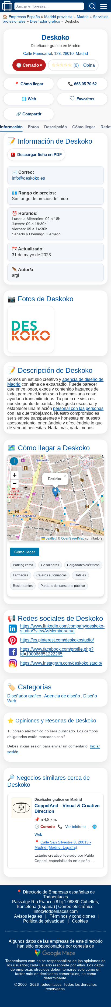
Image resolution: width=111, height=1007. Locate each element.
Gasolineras (50, 565)
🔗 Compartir (28, 114)
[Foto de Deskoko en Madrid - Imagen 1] (30, 329)
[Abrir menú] (103, 6)
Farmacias (20, 575)
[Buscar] (92, 6)
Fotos (33, 127)
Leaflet (50, 538)
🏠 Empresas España (21, 17)
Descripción (55, 127)
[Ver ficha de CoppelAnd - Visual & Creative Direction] (21, 807)
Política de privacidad (43, 921)
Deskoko (18, 784)
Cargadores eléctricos (83, 565)
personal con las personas (78, 408)
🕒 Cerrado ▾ (29, 65)
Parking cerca (23, 565)
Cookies (80, 921)
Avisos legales (28, 916)
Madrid (83, 17)
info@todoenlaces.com (56, 911)
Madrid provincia (58, 17)
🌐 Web (29, 99)
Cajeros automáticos (51, 575)
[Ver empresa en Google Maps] (55, 952)
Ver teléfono (75, 826)
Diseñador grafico (45, 21)
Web (38, 834)
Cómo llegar (83, 127)
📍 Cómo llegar (28, 83)
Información (11, 127)
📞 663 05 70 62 (82, 83)
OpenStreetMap (72, 538)
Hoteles (80, 575)
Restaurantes (23, 586)
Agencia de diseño (62, 696)
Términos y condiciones (72, 916)
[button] (55, 492)
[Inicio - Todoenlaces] (7, 6)
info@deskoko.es (28, 178)
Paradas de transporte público (63, 586)
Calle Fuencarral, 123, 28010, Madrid (55, 53)
